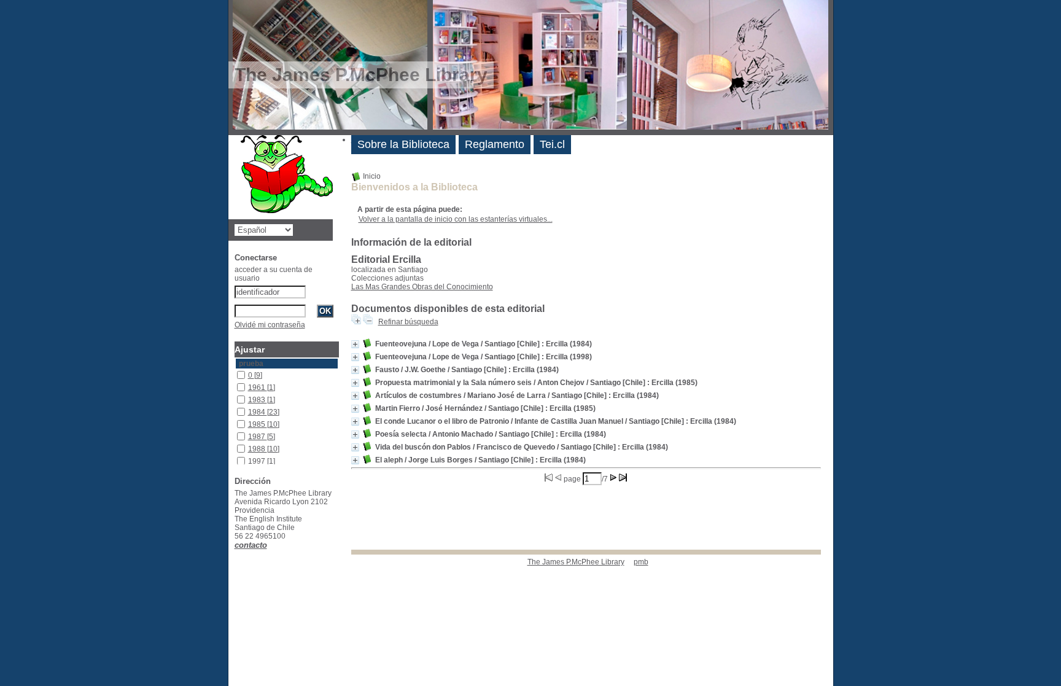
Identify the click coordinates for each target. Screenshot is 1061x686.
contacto (251, 545)
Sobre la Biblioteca (403, 144)
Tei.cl (552, 144)
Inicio (371, 176)
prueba (251, 363)
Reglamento (494, 144)
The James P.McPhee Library (575, 562)
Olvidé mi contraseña (270, 325)
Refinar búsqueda (408, 322)
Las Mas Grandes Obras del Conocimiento (422, 287)
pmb (641, 562)
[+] (355, 344)
